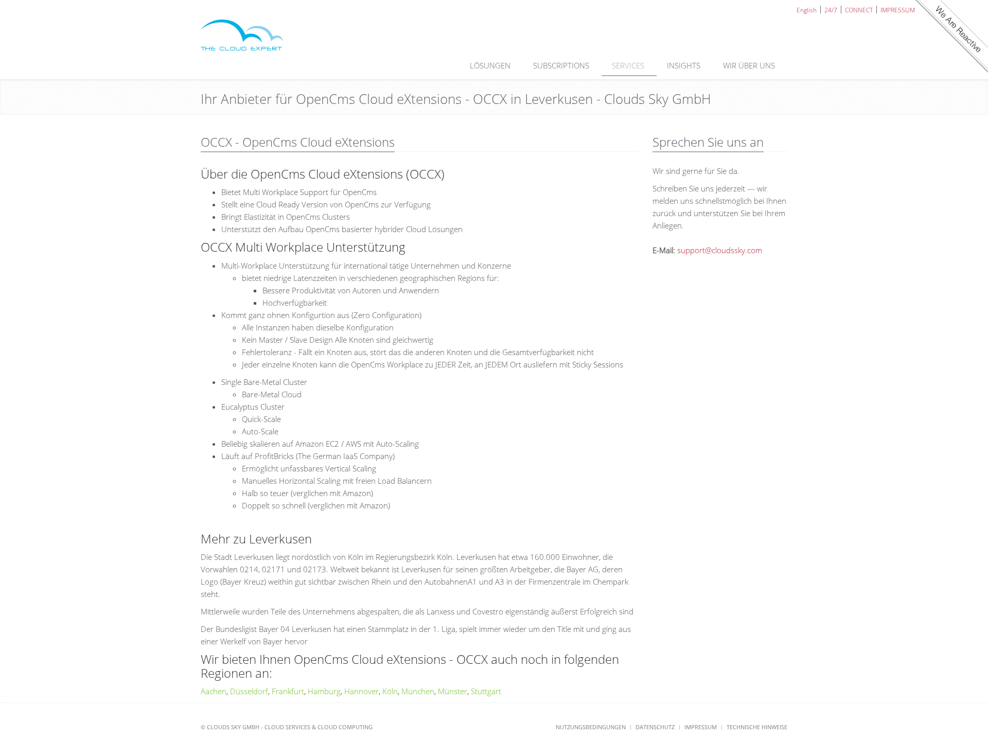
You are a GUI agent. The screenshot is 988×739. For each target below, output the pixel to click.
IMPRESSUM (897, 9)
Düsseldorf (249, 691)
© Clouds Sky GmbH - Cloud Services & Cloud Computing (287, 727)
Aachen (213, 691)
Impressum (700, 727)
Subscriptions (562, 65)
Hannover (361, 691)
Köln (390, 691)
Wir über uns (750, 65)
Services (629, 65)
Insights (684, 65)
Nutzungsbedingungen (591, 727)
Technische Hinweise (757, 727)
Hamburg (324, 691)
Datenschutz (655, 727)
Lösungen (491, 65)
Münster (452, 691)
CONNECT (859, 9)
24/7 (830, 9)
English (807, 9)
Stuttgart (486, 691)
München (417, 691)
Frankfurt (288, 691)
